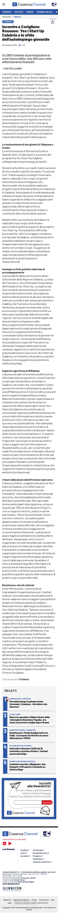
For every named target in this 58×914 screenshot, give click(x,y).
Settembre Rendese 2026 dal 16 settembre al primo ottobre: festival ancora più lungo (28, 751)
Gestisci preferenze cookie (25, 903)
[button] (52, 22)
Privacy (34, 900)
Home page (6, 17)
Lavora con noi (42, 903)
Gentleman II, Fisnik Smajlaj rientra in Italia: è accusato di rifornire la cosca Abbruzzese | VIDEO (28, 735)
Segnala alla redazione (21, 900)
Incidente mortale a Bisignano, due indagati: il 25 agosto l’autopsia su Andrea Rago (27, 767)
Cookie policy (44, 900)
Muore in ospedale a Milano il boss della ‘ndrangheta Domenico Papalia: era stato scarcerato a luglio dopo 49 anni (29, 720)
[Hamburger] (3, 4)
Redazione (7, 900)
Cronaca (17, 17)
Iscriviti (47, 802)
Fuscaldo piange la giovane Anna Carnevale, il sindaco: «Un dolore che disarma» (28, 704)
